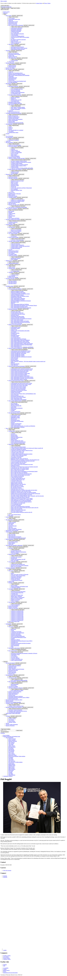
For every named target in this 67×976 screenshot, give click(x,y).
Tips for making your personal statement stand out (21, 501)
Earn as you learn (14, 153)
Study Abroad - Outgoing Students (18, 108)
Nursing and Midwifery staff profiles (18, 353)
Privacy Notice (47, 3)
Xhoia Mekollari (11, 774)
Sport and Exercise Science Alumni (18, 397)
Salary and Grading (12, 528)
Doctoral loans (11, 80)
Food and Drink (11, 227)
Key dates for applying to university (18, 39)
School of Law (14, 329)
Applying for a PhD (12, 677)
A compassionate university (16, 580)
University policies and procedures (18, 575)
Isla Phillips (10, 757)
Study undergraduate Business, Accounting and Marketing (23, 425)
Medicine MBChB (15, 404)
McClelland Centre (15, 301)
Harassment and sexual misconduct (18, 591)
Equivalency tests (14, 40)
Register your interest (10, 67)
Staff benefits (11, 523)
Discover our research (10, 662)
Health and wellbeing (15, 639)
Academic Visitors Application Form (15, 706)
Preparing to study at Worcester (14, 94)
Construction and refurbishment (17, 632)
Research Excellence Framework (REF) (14, 699)
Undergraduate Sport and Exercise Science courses (21, 383)
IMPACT (13, 303)
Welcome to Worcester (13, 178)
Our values (10, 524)
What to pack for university (16, 508)
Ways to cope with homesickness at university (20, 506)
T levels (12, 38)
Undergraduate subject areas (14, 19)
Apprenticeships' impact (13, 132)
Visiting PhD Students (13, 694)
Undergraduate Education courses (18, 314)
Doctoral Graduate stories (13, 692)
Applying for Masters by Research (15, 687)
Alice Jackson (11, 743)
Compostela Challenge (15, 587)
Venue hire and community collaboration (14, 545)
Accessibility (5, 968)
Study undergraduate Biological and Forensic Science (22, 377)
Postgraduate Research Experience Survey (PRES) (18, 697)
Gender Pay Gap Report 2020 (17, 616)
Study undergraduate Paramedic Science (19, 306)
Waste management (15, 645)
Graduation (10, 272)
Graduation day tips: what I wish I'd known (20, 467)
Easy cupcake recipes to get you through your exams (22, 464)
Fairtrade (13, 638)
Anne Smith (10, 744)
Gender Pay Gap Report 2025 (17, 611)
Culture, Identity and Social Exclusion (16, 669)
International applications (16, 30)
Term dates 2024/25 (12, 281)
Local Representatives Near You (15, 103)
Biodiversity (13, 629)
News (7, 428)
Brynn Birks (10, 748)
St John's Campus (12, 718)
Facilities (13, 410)
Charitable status (14, 593)
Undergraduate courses (13, 21)
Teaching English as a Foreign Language (19, 164)
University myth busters (16, 505)
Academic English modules (16, 163)
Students (5, 964)
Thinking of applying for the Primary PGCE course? (22, 498)
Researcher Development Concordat (13, 702)
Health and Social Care (13, 115)
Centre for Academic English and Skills (16, 158)
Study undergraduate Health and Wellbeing (20, 304)
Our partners (11, 131)
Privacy (4, 971)
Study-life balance (12, 203)
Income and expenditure (13, 605)
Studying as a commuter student (17, 201)
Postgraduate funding (12, 196)
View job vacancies (7, 870)
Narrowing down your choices (17, 488)
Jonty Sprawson (11, 760)
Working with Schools (15, 392)
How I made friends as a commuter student (20, 469)
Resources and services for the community (19, 565)
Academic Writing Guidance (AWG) (18, 165)
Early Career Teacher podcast (17, 319)
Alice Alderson (11, 742)
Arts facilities (13, 331)
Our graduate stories (15, 271)
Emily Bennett (11, 750)
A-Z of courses (11, 18)
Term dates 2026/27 (12, 283)
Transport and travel (15, 644)
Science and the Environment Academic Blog (20, 373)
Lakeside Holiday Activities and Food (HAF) (20, 246)
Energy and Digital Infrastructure (18, 636)
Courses (10, 126)
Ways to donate (14, 585)
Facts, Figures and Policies (13, 218)
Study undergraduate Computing (17, 427)
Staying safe (13, 186)
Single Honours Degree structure (18, 49)
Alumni (7, 264)
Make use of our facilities (16, 566)
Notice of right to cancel (16, 41)
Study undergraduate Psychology (18, 299)
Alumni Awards (11, 267)
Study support (14, 154)
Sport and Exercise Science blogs (18, 443)
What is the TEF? (12, 535)
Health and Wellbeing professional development (21, 300)
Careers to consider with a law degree (18, 462)
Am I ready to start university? (17, 456)
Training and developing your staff (18, 559)
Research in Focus (12, 671)
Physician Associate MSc (16, 405)
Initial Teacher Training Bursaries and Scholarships (18, 75)
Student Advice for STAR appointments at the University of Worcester (25, 493)
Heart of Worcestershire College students (16, 756)
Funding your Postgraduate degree (15, 73)
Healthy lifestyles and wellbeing (15, 169)
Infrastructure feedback (15, 258)
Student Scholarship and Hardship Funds (19, 586)
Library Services (14, 150)
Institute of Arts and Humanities (14, 324)
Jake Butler (10, 758)
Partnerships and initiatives (16, 391)
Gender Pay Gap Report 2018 (17, 619)
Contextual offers (14, 34)
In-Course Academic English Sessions (19, 161)
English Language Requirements (17, 92)
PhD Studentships (14, 684)
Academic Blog (11, 431)
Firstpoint (13, 149)
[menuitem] (34, 11)
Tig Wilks (10, 772)
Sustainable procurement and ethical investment (21, 643)
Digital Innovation (12, 667)
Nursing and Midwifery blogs (17, 440)
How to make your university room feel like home (21, 473)
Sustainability (8, 623)
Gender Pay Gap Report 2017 (17, 620)
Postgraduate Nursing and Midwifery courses (20, 352)
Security (7, 723)
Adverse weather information (12, 724)
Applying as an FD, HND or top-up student (20, 37)
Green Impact (14, 655)
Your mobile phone (15, 101)
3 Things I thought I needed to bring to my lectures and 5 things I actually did (27, 448)
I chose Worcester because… (17, 477)
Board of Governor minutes (16, 598)
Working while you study (16, 99)
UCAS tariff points (15, 32)
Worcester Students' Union (16, 190)
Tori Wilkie (10, 773)
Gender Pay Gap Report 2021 (17, 615)
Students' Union (11, 223)
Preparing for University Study (17, 180)
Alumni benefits (11, 276)
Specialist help (14, 558)
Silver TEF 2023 (11, 534)
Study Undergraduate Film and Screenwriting (20, 342)
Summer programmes (15, 109)
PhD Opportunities (12, 681)
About (5, 284)
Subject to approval (15, 43)
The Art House (11, 253)
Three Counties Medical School (14, 400)
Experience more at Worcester (14, 193)
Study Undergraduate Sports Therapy (18, 399)
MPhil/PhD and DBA (15, 417)
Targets (12, 630)
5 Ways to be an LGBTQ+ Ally (17, 451)
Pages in (13, 16)
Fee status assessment (12, 82)
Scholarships (11, 76)
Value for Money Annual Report (17, 597)
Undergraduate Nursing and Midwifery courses (20, 350)
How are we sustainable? (16, 229)
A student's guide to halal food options (19, 455)
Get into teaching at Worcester (17, 312)
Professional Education (13, 670)
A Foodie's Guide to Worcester (17, 452)
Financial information (15, 604)
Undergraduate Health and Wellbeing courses (20, 293)
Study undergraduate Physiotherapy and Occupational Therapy (24, 305)
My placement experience (16, 487)
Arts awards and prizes (15, 337)
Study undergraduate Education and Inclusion (20, 322)
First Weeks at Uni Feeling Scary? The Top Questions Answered (24, 466)
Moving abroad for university (17, 485)
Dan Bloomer (11, 749)
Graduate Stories (11, 268)
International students (15, 420)
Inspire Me (10, 20)
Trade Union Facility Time (13, 621)
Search (2, 730)
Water (12, 646)
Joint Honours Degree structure (17, 46)
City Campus (11, 719)
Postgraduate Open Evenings (14, 54)
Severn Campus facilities (13, 237)
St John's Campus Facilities (14, 232)
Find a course (8, 15)
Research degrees (9, 675)
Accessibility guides (12, 254)
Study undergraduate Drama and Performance (20, 340)
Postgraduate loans (12, 78)
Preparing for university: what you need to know (21, 491)
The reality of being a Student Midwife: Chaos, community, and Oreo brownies (27, 495)
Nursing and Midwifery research (17, 355)
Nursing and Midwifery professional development (21, 356)
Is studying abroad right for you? (17, 479)
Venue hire (10, 548)
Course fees (10, 71)
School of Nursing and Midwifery (15, 348)
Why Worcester (14, 403)
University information (10, 567)
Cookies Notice (39, 3)
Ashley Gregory (11, 745)
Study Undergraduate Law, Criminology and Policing (22, 347)
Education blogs (14, 436)
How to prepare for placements (17, 476)
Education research (15, 315)
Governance (10, 588)
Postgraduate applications (16, 29)
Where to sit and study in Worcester (18, 509)
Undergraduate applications (16, 27)
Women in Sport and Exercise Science (19, 390)
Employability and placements (17, 421)
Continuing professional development (13, 113)
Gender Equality (11, 213)
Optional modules (14, 166)
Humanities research (15, 335)
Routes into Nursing (15, 363)
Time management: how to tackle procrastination (21, 500)
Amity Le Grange (12, 738)
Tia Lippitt (10, 771)
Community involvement (16, 631)
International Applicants (13, 86)
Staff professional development (14, 536)
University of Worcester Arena (17, 239)
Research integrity (9, 701)
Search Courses (6, 11)
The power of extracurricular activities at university (21, 494)
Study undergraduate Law (16, 345)
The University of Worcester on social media (17, 207)
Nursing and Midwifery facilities (17, 354)
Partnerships (13, 409)
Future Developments (15, 243)
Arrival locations (14, 60)
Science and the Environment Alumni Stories (20, 375)
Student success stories (15, 424)
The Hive (10, 249)
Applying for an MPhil (13, 686)
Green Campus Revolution (16, 660)
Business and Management (13, 116)
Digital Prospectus (12, 66)
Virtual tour (8, 141)
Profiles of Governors (15, 599)
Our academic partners (13, 541)
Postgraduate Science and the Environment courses (21, 370)
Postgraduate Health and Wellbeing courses (20, 296)
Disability (10, 212)
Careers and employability (16, 152)
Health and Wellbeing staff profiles (18, 292)
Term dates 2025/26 (12, 282)
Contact (5, 714)
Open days (5, 12)
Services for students (12, 146)
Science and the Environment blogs (18, 441)
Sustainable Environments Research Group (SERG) (21, 640)
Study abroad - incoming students (18, 107)
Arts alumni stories (15, 336)
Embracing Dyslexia (15, 465)
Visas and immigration (15, 91)
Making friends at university (17, 483)
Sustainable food (14, 642)
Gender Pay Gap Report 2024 (17, 612)
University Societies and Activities (13, 219)
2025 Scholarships (9, 737)
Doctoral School (11, 695)
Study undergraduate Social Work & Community (21, 307)
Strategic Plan (11, 581)
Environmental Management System (18, 637)
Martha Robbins (11, 764)
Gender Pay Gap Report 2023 (17, 613)
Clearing (7, 133)
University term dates (10, 278)
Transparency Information (16, 576)
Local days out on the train (16, 481)
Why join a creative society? (17, 511)
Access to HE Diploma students (17, 36)
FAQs (12, 191)
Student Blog (11, 444)
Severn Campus (11, 721)
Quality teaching (9, 531)
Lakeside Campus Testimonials (17, 245)
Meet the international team (14, 111)
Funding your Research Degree (14, 691)
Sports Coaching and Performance (15, 119)
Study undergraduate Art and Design (18, 338)
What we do (10, 626)
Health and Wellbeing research (17, 294)
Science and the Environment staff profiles (19, 371)
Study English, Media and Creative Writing (20, 341)
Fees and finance (9, 69)
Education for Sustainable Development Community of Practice (24, 653)
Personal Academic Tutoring (14, 157)
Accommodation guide (15, 93)
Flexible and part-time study (14, 202)
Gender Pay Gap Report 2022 (17, 614)
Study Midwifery (14, 364)
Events (7, 517)
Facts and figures (11, 602)
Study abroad (11, 104)
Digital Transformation (13, 120)
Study (5, 14)
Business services (12, 554)
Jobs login (10, 527)
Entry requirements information (17, 33)
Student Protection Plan (16, 577)
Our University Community (11, 208)
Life (4, 134)
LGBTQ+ (10, 214)
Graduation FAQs (14, 274)
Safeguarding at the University (12, 530)
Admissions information (16, 31)
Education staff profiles (16, 311)
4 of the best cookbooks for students (18, 449)
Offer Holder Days (12, 57)
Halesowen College (12, 755)
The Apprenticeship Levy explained (15, 130)
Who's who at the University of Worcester (19, 574)
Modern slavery (6, 970)
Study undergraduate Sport (16, 398)
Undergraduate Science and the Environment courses (22, 368)
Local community (12, 561)
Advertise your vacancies (16, 556)
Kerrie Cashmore (11, 740)
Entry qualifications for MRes (17, 690)
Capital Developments (13, 255)
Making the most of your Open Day (18, 484)
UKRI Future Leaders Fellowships (13, 713)
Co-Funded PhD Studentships (14, 712)
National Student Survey (13, 263)
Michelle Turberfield (12, 741)
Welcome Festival (14, 184)
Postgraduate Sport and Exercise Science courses (21, 384)
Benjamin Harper (12, 747)
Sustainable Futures (12, 666)
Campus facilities (9, 224)
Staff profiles (13, 406)
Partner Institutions (9, 539)
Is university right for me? (16, 480)
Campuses (8, 716)
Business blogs (14, 434)
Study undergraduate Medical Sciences (19, 379)
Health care (13, 98)
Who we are (10, 570)
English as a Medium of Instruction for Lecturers (21, 162)
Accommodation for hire (16, 550)
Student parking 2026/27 (13, 250)
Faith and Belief (11, 215)
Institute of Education (12, 309)
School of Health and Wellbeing (15, 288)
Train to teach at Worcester (16, 323)
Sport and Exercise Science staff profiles (19, 385)
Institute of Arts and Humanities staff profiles (20, 330)
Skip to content (4, 1)
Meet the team (14, 418)
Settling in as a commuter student (18, 199)
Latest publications (12, 672)
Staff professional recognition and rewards (17, 537)
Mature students (11, 194)
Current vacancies (12, 522)
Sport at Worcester (15, 394)
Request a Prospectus (12, 24)
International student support (14, 102)
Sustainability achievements (14, 648)
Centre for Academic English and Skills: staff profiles (22, 168)
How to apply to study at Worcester (15, 25)
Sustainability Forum (15, 654)
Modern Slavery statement (16, 596)
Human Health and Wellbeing (14, 665)
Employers (10, 127)
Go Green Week (14, 656)
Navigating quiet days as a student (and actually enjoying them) (24, 490)
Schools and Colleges (15, 579)
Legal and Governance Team (17, 595)
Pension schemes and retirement (15, 529)
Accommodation (9, 137)
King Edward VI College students (15, 762)
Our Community (14, 189)
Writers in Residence (15, 156)
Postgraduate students (12, 177)
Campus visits (11, 55)
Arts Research (14, 334)
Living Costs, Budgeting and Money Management (21, 187)
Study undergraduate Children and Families (20, 321)
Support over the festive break (14, 145)
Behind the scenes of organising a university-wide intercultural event (25, 459)
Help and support (9, 142)
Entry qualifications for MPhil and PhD (19, 680)
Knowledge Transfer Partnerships (15, 709)
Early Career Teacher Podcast (14, 514)
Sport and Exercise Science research (18, 386)
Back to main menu (4, 9)
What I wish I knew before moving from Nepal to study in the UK (24, 507)
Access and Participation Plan (17, 592)
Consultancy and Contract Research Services (17, 711)
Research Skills (11, 121)
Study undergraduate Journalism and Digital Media (21, 344)
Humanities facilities (15, 333)
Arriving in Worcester (15, 90)
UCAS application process (16, 504)
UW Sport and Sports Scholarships (18, 389)
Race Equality (11, 211)
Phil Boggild (11, 770)
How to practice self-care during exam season (20, 474)
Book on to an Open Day (13, 53)
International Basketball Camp (17, 396)
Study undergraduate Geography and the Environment (22, 378)
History (12, 573)
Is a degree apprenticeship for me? (18, 478)
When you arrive (14, 183)
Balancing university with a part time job (19, 458)
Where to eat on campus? (16, 231)
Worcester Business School (14, 412)
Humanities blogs (14, 438)
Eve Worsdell (11, 751)
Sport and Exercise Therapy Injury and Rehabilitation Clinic (23, 393)
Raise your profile (14, 560)
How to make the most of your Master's (19, 472)
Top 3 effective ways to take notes (18, 502)
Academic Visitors (9, 703)
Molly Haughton (11, 769)
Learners (10, 129)
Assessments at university (16, 457)
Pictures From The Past (13, 277)
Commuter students (12, 197)
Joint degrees (11, 44)
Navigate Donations (4, 731)
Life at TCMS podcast (15, 411)
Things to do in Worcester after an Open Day (20, 497)
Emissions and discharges (16, 635)
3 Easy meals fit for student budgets (18, 446)
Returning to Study (15, 185)
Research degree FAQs (13, 698)
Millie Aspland (11, 767)
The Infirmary (14, 236)
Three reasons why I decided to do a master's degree (22, 499)
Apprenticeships (9, 124)
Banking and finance (15, 97)
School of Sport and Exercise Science (16, 380)
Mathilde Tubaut (11, 765)
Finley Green (11, 752)
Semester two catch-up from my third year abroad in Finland (23, 492)
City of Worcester (9, 136)
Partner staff (10, 544)
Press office (10, 515)
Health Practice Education (16, 297)
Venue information (15, 553)
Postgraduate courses (12, 22)
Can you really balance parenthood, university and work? (23, 460)
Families (10, 217)
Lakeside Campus (12, 722)
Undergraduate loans (12, 77)
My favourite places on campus (17, 486)
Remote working (14, 173)
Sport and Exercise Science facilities (18, 387)
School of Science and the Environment (16, 366)
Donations (10, 582)
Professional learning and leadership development (21, 318)
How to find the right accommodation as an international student (24, 471)
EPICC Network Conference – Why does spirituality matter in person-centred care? (28, 361)
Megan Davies (11, 766)
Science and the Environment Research (19, 372)
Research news (11, 673)
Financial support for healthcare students (16, 74)
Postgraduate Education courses (17, 316)
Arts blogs (13, 433)
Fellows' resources (15, 600)
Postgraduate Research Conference (15, 696)
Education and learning (16, 633)
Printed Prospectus (12, 65)
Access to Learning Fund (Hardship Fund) (17, 81)
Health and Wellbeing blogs (16, 437)
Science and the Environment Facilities (19, 374)
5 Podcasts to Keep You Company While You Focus (22, 450)
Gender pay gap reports (13, 608)
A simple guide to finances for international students (21, 453)
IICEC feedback (14, 259)
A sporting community (13, 222)
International (8, 83)
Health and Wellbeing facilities (17, 291)
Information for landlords (13, 140)
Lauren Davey (11, 763)
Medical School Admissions (17, 408)
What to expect (11, 192)
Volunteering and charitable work (18, 564)
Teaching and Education (13, 118)
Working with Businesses (16, 423)
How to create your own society (17, 470)
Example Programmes (15, 248)
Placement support (15, 360)
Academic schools (9, 286)
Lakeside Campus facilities (13, 241)
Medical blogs (14, 439)
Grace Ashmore (11, 753)
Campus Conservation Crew (17, 659)
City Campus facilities (12, 233)
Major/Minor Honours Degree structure (19, 48)
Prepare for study (9, 174)
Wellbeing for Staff (15, 171)
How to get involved (12, 650)
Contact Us (10, 110)
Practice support (14, 359)
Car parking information (13, 252)
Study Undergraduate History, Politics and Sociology (22, 343)
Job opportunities (9, 519)
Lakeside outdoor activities (16, 247)
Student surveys (9, 260)
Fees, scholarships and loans (17, 88)
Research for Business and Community (14, 707)
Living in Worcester (12, 525)
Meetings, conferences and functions (18, 551)
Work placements (14, 357)
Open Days (8, 50)
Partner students (11, 542)
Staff (4, 965)
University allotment (15, 658)
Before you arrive (14, 182)
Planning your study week (13, 204)
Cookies (5, 969)
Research (13, 422)
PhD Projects (13, 685)
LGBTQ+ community (15, 151)
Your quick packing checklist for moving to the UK (21, 512)
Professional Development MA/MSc (15, 122)
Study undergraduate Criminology (18, 298)
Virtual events (11, 61)
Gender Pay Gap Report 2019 (17, 618)
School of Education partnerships (18, 317)
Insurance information (12, 607)
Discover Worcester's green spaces (18, 463)
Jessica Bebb (11, 759)
